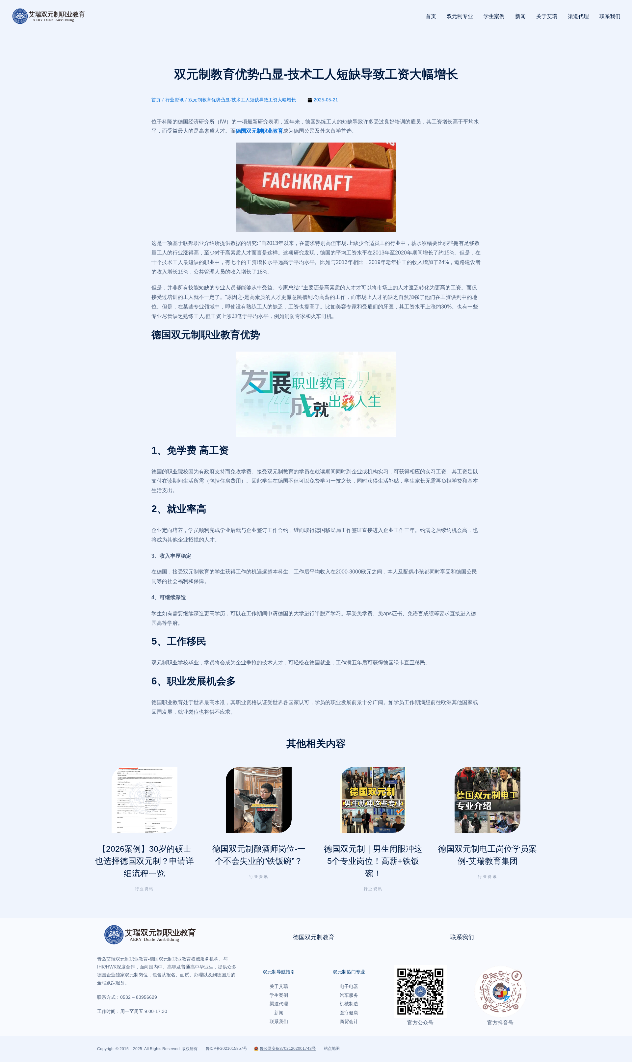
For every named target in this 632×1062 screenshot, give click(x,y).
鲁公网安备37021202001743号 (288, 1048)
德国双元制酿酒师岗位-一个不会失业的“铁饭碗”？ (258, 855)
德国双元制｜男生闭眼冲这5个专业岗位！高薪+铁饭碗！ (373, 861)
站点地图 (332, 1048)
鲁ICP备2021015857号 (226, 1048)
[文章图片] (144, 800)
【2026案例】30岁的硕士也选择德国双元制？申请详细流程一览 (144, 861)
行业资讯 (144, 889)
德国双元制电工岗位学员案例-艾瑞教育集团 (487, 855)
